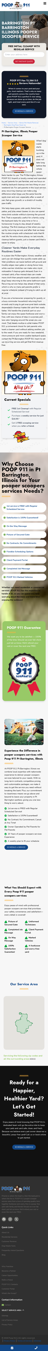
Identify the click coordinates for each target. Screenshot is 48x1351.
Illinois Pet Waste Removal (28, 123)
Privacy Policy (7, 1324)
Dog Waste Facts (9, 1246)
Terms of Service (24, 1340)
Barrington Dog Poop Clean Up (15, 125)
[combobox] (24, 54)
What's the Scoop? (9, 1293)
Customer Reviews (9, 1241)
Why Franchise (7, 1266)
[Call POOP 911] (36, 1348)
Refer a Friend (7, 1280)
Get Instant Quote (24, 61)
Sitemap (5, 1315)
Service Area (12, 123)
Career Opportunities (10, 1275)
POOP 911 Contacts (10, 1284)
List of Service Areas (10, 1320)
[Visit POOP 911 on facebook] (4, 1219)
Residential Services (9, 1237)
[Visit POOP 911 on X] (16, 1219)
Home (4, 123)
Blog (3, 1255)
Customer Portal (8, 1289)
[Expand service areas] (23, 1310)
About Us (5, 1232)
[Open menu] (45, 3)
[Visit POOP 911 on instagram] (10, 1219)
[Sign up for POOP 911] (12, 1348)
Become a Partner (9, 1271)
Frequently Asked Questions (13, 1250)
